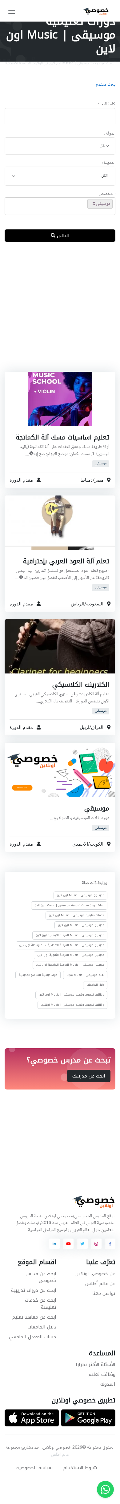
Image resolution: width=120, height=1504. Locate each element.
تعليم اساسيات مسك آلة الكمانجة (62, 437)
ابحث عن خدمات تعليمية (40, 1304)
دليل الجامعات (95, 985)
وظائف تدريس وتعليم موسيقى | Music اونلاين (72, 1005)
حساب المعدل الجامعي (32, 1336)
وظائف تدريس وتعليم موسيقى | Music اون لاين (71, 995)
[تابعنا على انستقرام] (96, 1244)
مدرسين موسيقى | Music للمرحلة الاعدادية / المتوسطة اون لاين (61, 945)
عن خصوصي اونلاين (95, 1273)
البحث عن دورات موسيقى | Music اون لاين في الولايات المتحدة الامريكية (60, 63)
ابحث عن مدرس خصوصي (41, 1277)
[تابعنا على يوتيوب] (68, 1244)
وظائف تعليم (102, 1374)
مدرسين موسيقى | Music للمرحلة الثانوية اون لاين (70, 955)
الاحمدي (80, 844)
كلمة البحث (106, 104)
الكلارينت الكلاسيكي (80, 685)
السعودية (94, 603)
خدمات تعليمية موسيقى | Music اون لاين (76, 915)
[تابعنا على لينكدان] (54, 1244)
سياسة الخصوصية (34, 1467)
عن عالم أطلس (100, 1283)
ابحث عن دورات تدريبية (33, 1290)
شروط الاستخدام (80, 1467)
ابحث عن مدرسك (88, 1076)
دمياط (87, 480)
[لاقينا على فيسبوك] (110, 1244)
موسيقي (96, 809)
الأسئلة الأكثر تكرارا (95, 1364)
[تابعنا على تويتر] (82, 1244)
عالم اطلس (60, 1455)
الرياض (77, 603)
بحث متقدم (105, 85)
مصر (98, 480)
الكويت (96, 844)
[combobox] (60, 146)
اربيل (84, 727)
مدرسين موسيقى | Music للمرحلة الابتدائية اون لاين (70, 935)
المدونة (107, 1384)
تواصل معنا (103, 1293)
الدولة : (109, 133)
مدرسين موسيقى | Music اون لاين (81, 925)
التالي (62, 235)
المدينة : (108, 163)
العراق (97, 727)
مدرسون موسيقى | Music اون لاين (80, 895)
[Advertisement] (60, 312)
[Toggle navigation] (11, 11)
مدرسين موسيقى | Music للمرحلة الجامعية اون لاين (70, 965)
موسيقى (101, 463)
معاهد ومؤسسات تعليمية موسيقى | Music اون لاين (69, 905)
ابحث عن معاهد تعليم (34, 1317)
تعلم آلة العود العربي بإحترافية (66, 561)
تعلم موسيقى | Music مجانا (85, 975)
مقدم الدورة (21, 480)
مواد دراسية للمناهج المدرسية (38, 975)
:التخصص (107, 194)
